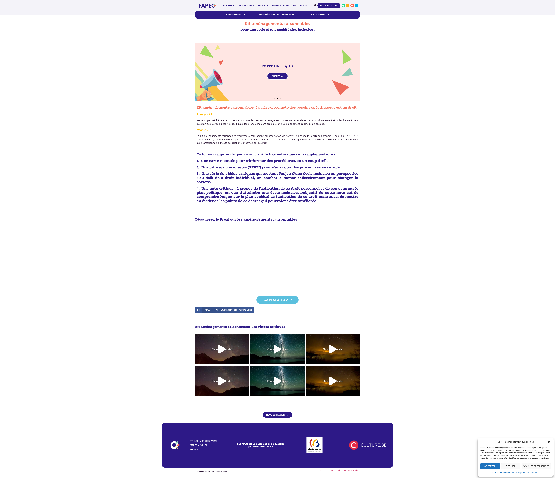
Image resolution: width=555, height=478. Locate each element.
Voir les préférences (536, 466)
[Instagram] (347, 5)
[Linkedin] (356, 5)
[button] (549, 441)
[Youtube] (352, 5)
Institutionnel (316, 14)
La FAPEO (227, 6)
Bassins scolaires (280, 6)
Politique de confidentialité (503, 473)
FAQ (295, 6)
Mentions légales (327, 470)
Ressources (234, 14)
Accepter (490, 466)
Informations (245, 6)
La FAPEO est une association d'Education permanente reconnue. (261, 445)
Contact (304, 6)
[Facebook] (343, 5)
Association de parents (274, 14)
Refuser (511, 466)
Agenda (262, 6)
